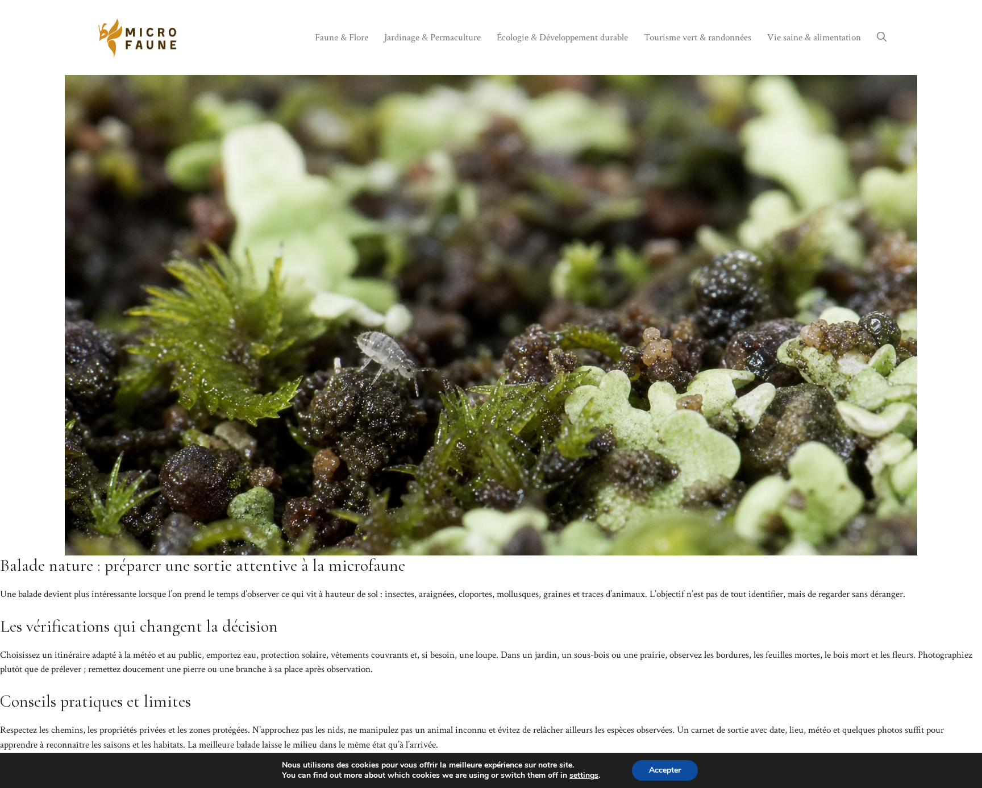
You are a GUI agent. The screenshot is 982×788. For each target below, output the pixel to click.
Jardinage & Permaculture (432, 37)
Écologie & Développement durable (562, 37)
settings (583, 775)
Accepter (665, 770)
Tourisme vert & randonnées (697, 37)
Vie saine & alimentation (814, 37)
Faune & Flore (341, 37)
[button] (881, 37)
